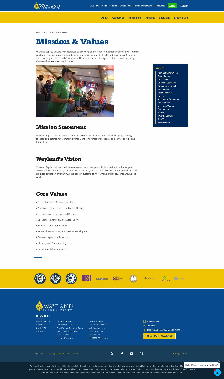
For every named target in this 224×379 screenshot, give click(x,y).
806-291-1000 (153, 321)
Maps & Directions (43, 321)
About (104, 17)
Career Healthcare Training (68, 331)
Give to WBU (41, 328)
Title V (161, 119)
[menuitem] (94, 5)
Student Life (181, 17)
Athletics (150, 17)
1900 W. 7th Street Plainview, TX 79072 (163, 330)
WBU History (164, 122)
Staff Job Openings (96, 328)
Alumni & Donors (96, 331)
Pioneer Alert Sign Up (66, 324)
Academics (118, 17)
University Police (64, 321)
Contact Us (151, 325)
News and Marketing (143, 5)
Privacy (76, 353)
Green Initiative (165, 92)
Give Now (94, 5)
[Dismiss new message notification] (219, 361)
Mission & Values (166, 105)
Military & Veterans (65, 338)
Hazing (161, 95)
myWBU (39, 331)
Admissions (135, 17)
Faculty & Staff (94, 334)
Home (38, 32)
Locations (164, 17)
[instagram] (141, 353)
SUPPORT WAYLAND (161, 336)
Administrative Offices (168, 72)
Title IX (161, 112)
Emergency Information (59, 353)
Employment (163, 89)
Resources (160, 5)
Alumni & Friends (109, 5)
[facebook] (122, 353)
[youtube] (131, 353)
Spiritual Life (163, 109)
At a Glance (163, 79)
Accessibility (40, 353)
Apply (172, 5)
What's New (125, 5)
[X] (112, 353)
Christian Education (167, 82)
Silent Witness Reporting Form (70, 328)
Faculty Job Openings (98, 324)
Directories (40, 324)
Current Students (96, 321)
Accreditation (164, 76)
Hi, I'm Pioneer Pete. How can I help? (201, 365)
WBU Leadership (166, 115)
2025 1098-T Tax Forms (98, 338)
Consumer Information (168, 86)
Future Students (63, 334)
